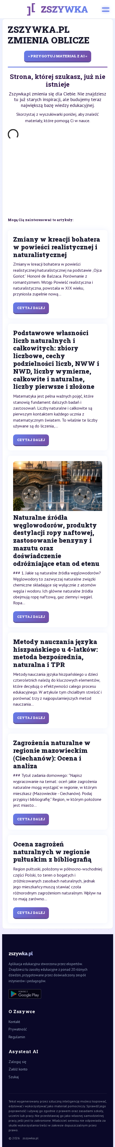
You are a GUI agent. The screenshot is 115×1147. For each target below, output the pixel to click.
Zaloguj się (17, 1061)
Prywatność (18, 1029)
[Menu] (105, 9)
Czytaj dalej (31, 308)
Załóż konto (18, 1069)
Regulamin (17, 1036)
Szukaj (14, 1076)
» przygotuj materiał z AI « (57, 56)
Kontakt (14, 1021)
